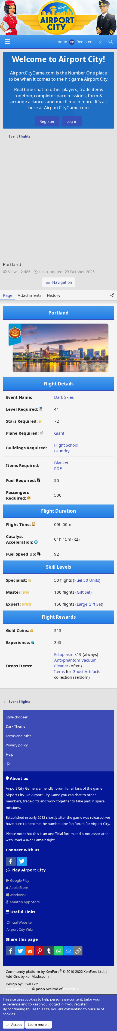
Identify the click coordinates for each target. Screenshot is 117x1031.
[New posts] (99, 42)
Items (59, 671)
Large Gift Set (89, 604)
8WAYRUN (71, 988)
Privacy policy (17, 745)
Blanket (61, 462)
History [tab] (53, 295)
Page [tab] (7, 295)
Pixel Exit (30, 984)
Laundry (62, 450)
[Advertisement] (58, 201)
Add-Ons (13, 976)
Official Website (19, 922)
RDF (58, 468)
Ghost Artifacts (86, 671)
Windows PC (19, 894)
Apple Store (18, 887)
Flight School (66, 445)
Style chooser (16, 717)
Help (9, 754)
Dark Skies (64, 397)
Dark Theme (15, 726)
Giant (59, 433)
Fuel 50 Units (86, 580)
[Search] (110, 42)
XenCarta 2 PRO (18, 988)
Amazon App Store (24, 901)
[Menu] (7, 41)
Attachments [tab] (29, 295)
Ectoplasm (63, 654)
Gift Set (83, 592)
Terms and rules (18, 735)
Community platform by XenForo (55, 971)
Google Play (19, 880)
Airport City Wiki (19, 929)
